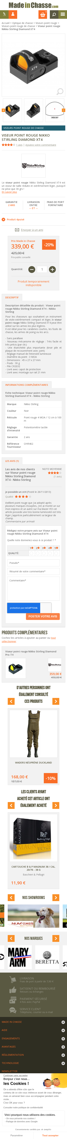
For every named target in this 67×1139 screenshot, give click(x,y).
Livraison (27, 978)
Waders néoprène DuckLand (33, 762)
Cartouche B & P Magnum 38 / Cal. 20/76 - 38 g (33, 868)
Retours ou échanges (31, 991)
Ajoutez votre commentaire (40, 144)
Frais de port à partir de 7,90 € (36, 981)
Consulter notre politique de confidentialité (23, 1107)
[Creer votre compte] (4, 14)
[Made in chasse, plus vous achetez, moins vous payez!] (33, 5)
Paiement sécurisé (33, 998)
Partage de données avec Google (22, 1121)
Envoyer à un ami (32, 230)
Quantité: (17, 269)
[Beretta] (47, 957)
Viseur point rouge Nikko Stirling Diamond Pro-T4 (30, 653)
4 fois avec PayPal (30, 1001)
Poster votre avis (43, 616)
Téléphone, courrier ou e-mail (36, 1012)
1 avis (19, 144)
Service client (30, 1009)
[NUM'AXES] (33, 916)
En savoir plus (9, 192)
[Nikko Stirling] (33, 166)
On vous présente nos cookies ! (20, 1118)
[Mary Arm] (20, 957)
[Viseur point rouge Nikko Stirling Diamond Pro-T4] (15, 668)
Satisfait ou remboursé (37, 988)
